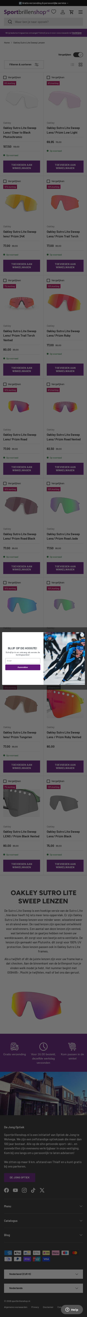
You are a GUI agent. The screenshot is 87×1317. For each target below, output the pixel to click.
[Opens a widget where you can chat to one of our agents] (72, 1310)
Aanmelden (23, 667)
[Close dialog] (82, 635)
